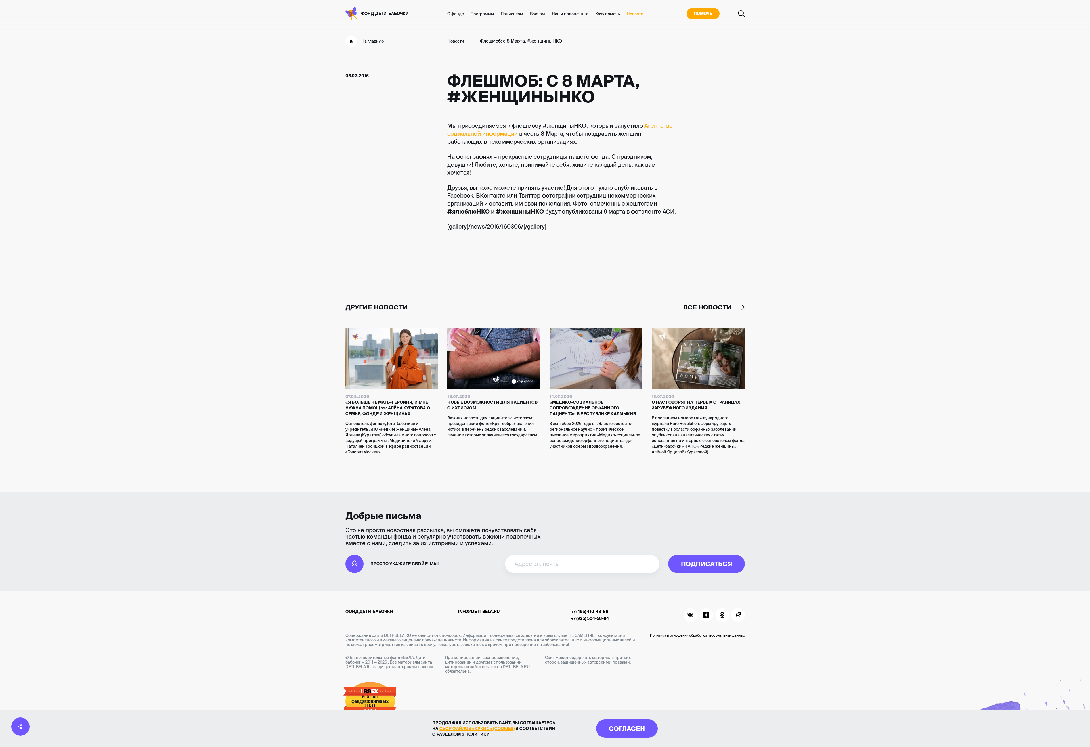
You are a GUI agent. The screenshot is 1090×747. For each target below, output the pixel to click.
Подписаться (706, 563)
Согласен (627, 728)
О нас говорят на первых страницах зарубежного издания (696, 405)
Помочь (703, 13)
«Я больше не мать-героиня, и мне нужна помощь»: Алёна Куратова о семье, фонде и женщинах (387, 408)
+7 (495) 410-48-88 (590, 611)
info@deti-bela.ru (479, 611)
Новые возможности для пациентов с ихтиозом (492, 405)
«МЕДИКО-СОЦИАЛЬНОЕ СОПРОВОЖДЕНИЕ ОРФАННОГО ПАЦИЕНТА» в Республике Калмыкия (593, 408)
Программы (482, 14)
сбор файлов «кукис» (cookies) (477, 728)
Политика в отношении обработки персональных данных (697, 635)
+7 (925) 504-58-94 (590, 618)
